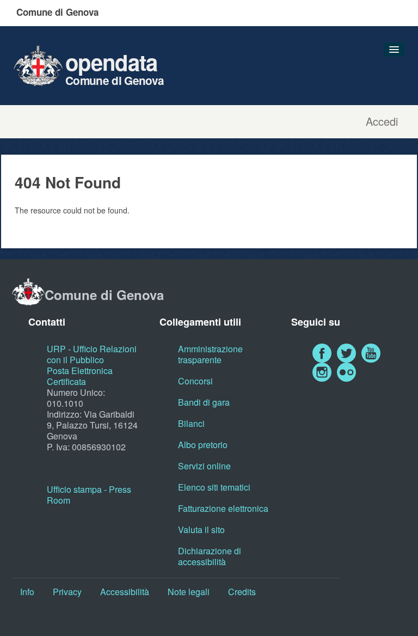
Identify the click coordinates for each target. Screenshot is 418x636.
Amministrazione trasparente (210, 354)
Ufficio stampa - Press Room (89, 494)
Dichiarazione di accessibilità (209, 556)
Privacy (67, 591)
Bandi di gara (204, 402)
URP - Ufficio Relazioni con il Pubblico (92, 354)
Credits (242, 591)
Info (27, 591)
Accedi (382, 121)
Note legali (189, 591)
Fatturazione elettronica (223, 508)
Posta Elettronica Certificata (80, 376)
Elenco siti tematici (214, 487)
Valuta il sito (201, 529)
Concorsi (195, 381)
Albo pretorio (203, 444)
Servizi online (204, 466)
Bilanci (191, 423)
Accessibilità (124, 591)
